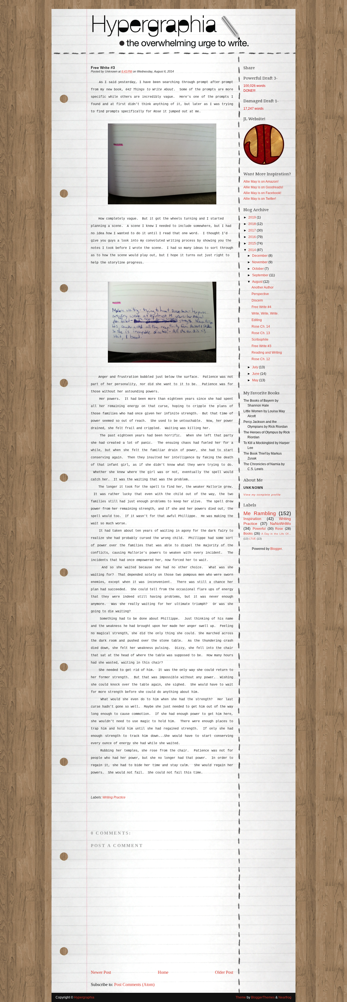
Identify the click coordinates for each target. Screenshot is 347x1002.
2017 (252, 230)
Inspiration (252, 518)
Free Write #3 (261, 346)
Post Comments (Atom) (134, 984)
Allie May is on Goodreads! (263, 187)
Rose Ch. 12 (261, 359)
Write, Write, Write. (265, 313)
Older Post (224, 972)
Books (248, 533)
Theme (241, 997)
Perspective (260, 294)
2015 (252, 243)
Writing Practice (114, 797)
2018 (252, 224)
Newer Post (101, 972)
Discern (257, 300)
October (258, 269)
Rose (279, 529)
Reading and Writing (267, 352)
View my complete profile (262, 494)
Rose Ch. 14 (261, 326)
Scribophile (260, 339)
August (257, 282)
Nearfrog (284, 997)
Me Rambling (259, 513)
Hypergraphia (84, 997)
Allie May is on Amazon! (260, 181)
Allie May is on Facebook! (262, 193)
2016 (252, 237)
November (260, 262)
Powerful (259, 529)
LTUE (252, 538)
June (256, 374)
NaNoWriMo (280, 523)
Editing (257, 320)
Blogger (276, 549)
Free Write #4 (261, 307)
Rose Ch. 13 (261, 333)
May (255, 380)
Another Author (263, 287)
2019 (252, 217)
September (260, 275)
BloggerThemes (262, 997)
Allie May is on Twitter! (259, 199)
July (255, 367)
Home (163, 972)
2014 (252, 250)
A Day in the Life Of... (276, 533)
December (260, 256)
